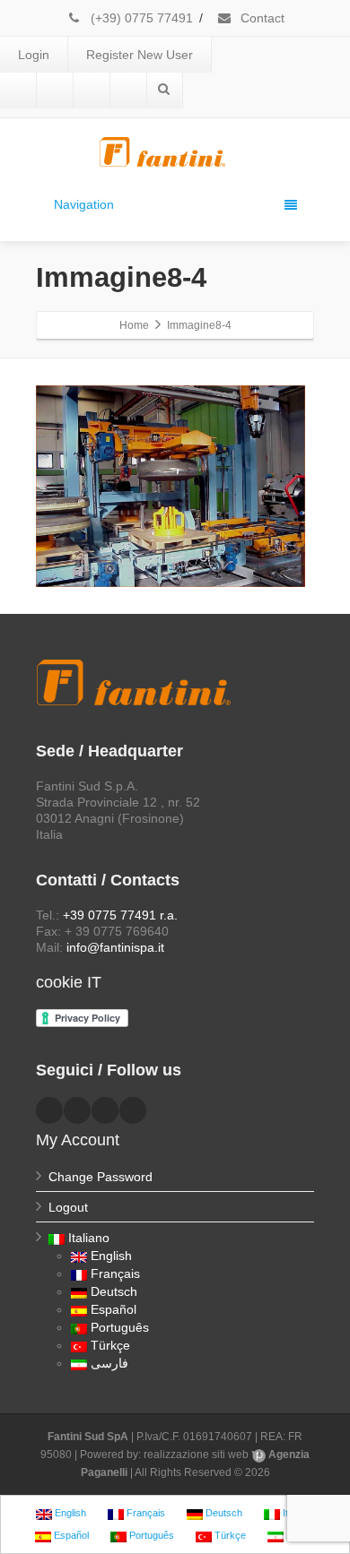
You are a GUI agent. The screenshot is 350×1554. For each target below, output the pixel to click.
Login (33, 54)
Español (113, 1309)
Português (120, 1327)
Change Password (100, 1177)
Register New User (139, 54)
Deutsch (114, 1291)
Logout (68, 1207)
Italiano (88, 1237)
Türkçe (110, 1345)
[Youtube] (91, 90)
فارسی (109, 1363)
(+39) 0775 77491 (140, 18)
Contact (260, 18)
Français (115, 1273)
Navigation (84, 204)
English (111, 1255)
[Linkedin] (55, 90)
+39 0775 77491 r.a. (120, 915)
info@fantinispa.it (115, 947)
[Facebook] (18, 90)
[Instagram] (128, 90)
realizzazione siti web (196, 1454)
